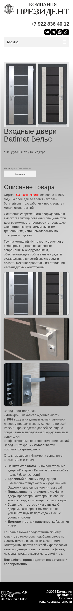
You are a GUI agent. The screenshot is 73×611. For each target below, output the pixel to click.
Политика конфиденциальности (55, 599)
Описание (20, 174)
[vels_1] (36, 94)
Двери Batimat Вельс (21, 168)
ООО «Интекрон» (27, 195)
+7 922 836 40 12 (50, 24)
